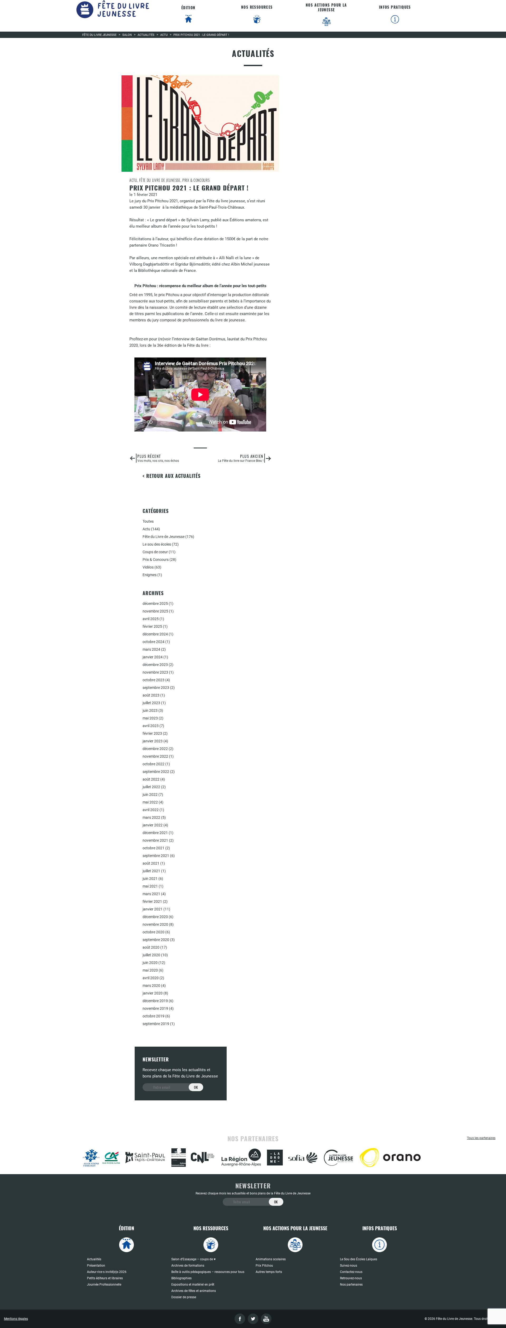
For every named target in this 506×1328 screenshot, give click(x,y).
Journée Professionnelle (104, 1284)
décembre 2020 (155, 917)
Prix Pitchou (264, 1265)
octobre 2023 (153, 680)
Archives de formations (187, 1265)
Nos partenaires (351, 1284)
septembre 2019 (156, 1024)
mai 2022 (150, 802)
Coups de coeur (155, 552)
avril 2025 (151, 619)
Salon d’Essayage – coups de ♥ (193, 1259)
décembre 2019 (155, 1001)
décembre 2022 (155, 749)
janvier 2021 (153, 909)
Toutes (148, 521)
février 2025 (152, 626)
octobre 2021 (153, 848)
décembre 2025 (155, 603)
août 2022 (151, 779)
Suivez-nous (348, 1265)
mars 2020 (151, 985)
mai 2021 (150, 886)
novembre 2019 (155, 1008)
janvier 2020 (153, 993)
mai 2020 (150, 970)
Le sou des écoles (157, 544)
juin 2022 (150, 794)
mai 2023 (150, 718)
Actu (146, 529)
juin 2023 (150, 710)
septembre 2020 (156, 940)
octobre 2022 (153, 764)
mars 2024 (151, 649)
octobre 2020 (153, 932)
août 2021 (151, 863)
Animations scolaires (271, 1259)
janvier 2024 (153, 657)
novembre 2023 (155, 672)
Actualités (94, 1259)
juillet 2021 (151, 871)
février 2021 (152, 901)
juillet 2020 (151, 955)
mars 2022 (151, 817)
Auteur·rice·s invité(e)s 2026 (106, 1272)
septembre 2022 (156, 772)
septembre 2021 (156, 856)
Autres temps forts (269, 1272)
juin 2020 (150, 963)
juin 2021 (150, 878)
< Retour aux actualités (172, 475)
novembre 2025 (155, 611)
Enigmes (150, 575)
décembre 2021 (155, 833)
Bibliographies (181, 1278)
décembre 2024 (155, 634)
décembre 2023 (155, 665)
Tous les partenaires (481, 1138)
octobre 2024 (153, 642)
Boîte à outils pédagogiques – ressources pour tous (207, 1272)
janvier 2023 (153, 741)
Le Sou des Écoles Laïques (358, 1259)
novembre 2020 (155, 924)
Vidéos (148, 567)
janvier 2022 (153, 825)
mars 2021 (151, 894)
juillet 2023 (151, 703)
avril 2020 (151, 978)
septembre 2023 (156, 687)
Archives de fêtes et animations (193, 1291)
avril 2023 (151, 726)
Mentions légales (16, 1319)
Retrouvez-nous (351, 1278)
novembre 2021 (155, 840)
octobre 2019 (153, 1016)
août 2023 (151, 695)
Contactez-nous (351, 1272)
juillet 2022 (151, 787)
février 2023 (152, 733)
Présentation (96, 1265)
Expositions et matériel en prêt (192, 1284)
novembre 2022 (155, 756)
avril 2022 (151, 810)
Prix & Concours (156, 559)
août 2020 (151, 947)
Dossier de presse (183, 1297)
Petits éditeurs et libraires (105, 1278)
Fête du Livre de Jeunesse (163, 537)
